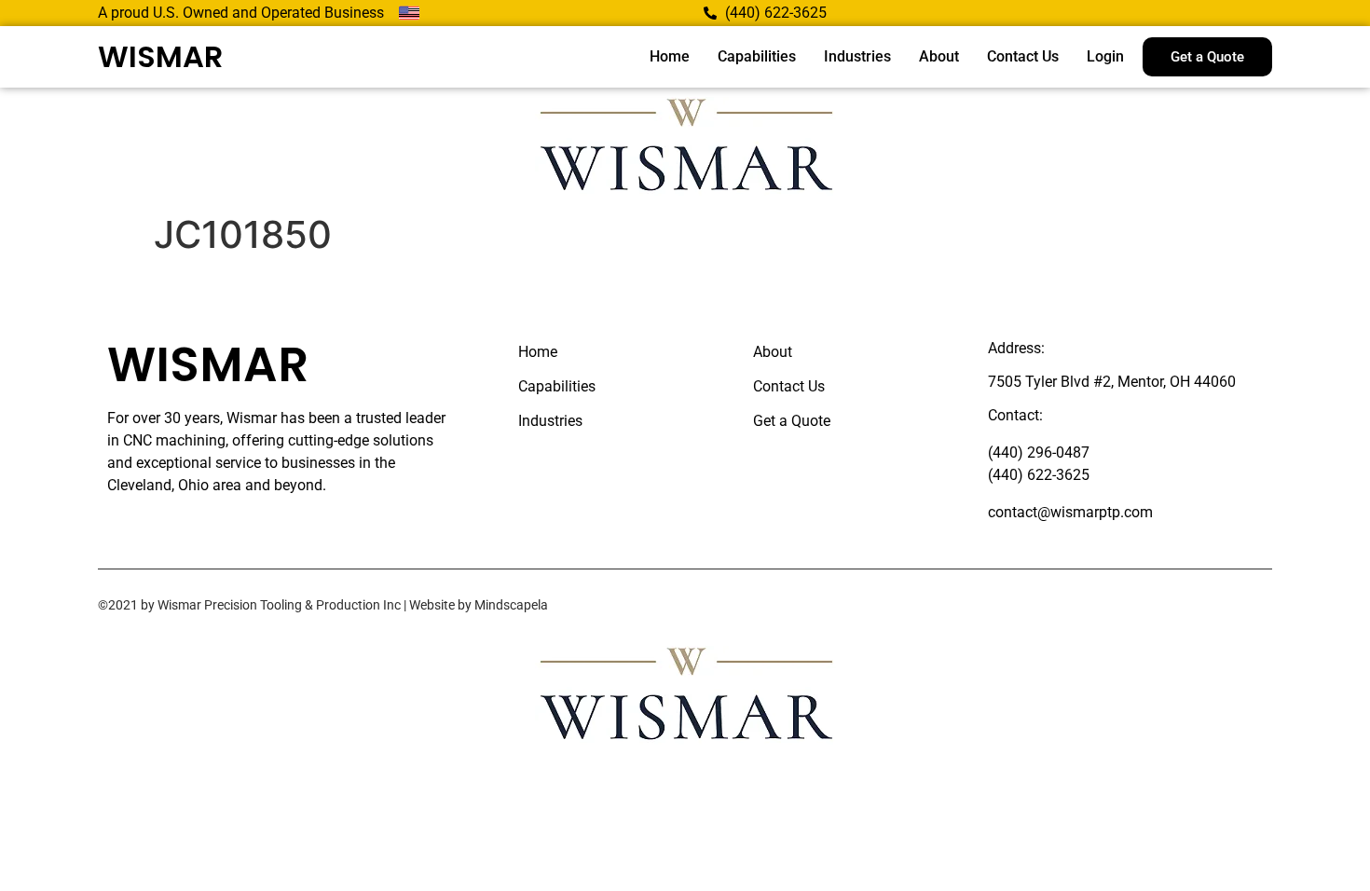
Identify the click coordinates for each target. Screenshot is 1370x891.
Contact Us (1023, 56)
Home (670, 56)
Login (1105, 56)
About (939, 56)
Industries (857, 56)
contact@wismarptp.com (1070, 512)
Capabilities (757, 56)
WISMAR (160, 56)
